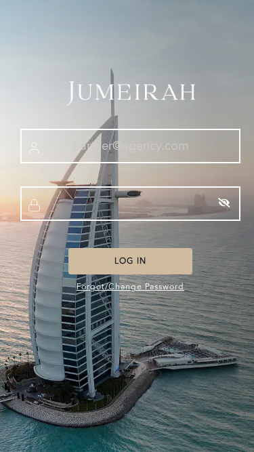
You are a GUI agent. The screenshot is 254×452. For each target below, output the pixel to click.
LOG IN (130, 261)
